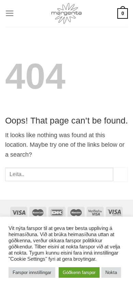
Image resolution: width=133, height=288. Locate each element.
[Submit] (120, 174)
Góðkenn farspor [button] (79, 272)
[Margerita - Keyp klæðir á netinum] (66, 13)
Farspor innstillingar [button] (32, 272)
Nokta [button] (111, 272)
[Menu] (9, 13)
